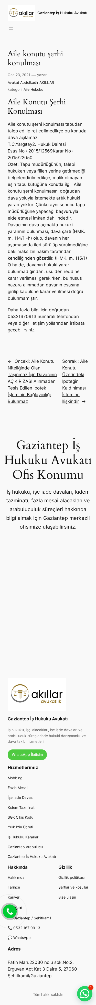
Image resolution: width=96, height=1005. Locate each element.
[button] (84, 993)
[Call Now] (9, 910)
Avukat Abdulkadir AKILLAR (31, 82)
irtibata (77, 323)
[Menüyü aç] (11, 29)
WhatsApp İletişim (27, 754)
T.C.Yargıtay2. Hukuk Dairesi (37, 144)
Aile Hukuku (33, 89)
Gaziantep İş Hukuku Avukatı (62, 13)
